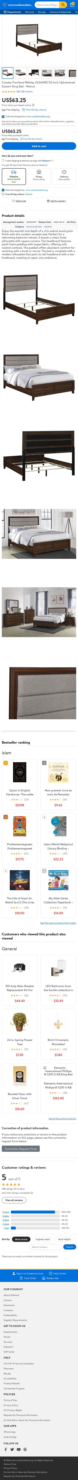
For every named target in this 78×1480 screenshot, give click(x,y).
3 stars (6, 1220)
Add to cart (39, 146)
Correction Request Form (21, 1149)
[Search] (63, 4)
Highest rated (43, 1239)
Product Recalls (12, 1383)
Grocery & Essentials (60, 11)
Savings (42, 11)
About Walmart (11, 1295)
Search (69, 1246)
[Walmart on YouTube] (19, 1449)
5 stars (6, 1212)
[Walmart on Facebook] (6, 1449)
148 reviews (26, 91)
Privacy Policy (11, 1405)
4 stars (5, 1216)
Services (29, 11)
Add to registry (58, 200)
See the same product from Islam (58, 923)
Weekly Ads (52, 1278)
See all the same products (62, 1118)
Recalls (7, 1373)
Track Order (30, 1278)
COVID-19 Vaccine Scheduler (19, 1363)
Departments (14, 11)
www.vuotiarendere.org (38, 116)
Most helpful (64, 1239)
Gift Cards (9, 1351)
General (48, 226)
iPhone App (9, 1431)
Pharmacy (9, 1368)
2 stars (6, 1224)
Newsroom (9, 1305)
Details (29, 194)
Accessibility (10, 1378)
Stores (7, 1336)
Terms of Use (10, 1400)
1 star (6, 1228)
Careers (8, 1300)
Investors (8, 1310)
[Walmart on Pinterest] (25, 1449)
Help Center (59, 1273)
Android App (10, 1436)
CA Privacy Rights (13, 1410)
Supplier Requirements (15, 1320)
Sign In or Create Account (30, 1273)
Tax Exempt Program (14, 1388)
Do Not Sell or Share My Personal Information (27, 1420)
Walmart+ (9, 1346)
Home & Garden (34, 226)
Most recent (21, 1239)
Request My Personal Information (21, 1415)
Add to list (21, 200)
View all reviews (14, 1200)
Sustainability (10, 1315)
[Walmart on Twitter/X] (12, 1449)
